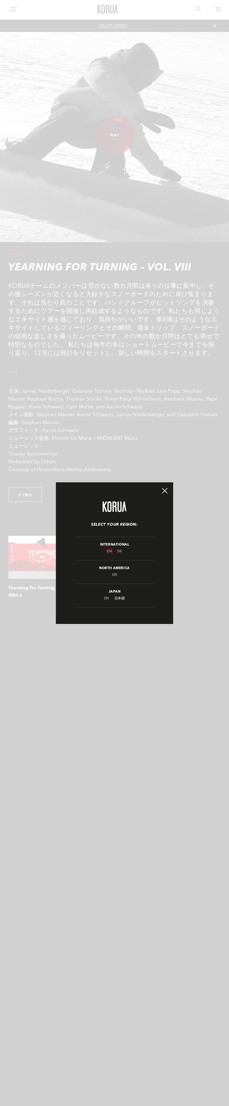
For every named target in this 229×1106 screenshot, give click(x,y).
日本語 (120, 598)
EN (109, 551)
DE (119, 551)
